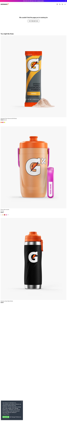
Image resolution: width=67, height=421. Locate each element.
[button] (15, 417)
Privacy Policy (6, 414)
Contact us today (40, 0)
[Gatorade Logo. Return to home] (5, 4)
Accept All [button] (6, 417)
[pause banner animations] (65, 1)
